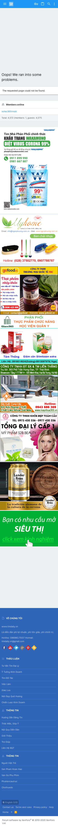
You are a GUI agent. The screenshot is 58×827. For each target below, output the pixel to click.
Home (6, 812)
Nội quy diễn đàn (10, 729)
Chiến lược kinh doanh (13, 702)
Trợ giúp (6, 742)
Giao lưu (6, 690)
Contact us (8, 807)
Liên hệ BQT (8, 748)
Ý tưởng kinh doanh (12, 672)
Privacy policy (40, 807)
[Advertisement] (29, 38)
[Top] (12, 812)
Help (51, 807)
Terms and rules (23, 807)
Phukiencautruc (9, 781)
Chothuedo (7, 787)
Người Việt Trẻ (9, 763)
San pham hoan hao (12, 769)
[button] (5, 4)
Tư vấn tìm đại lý (10, 665)
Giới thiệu (7, 735)
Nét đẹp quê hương (12, 696)
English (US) (11, 802)
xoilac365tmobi (9, 111)
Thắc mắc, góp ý (10, 723)
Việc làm (6, 684)
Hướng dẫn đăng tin (12, 717)
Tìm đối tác (7, 678)
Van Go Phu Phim (10, 775)
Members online (15, 104)
